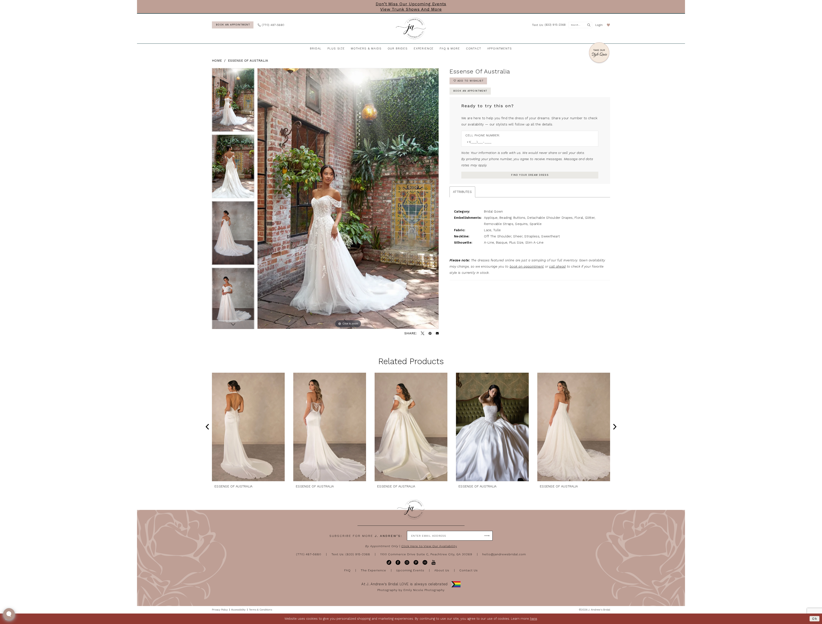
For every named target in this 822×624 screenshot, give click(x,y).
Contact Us (468, 570)
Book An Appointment (470, 90)
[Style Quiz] (599, 53)
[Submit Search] (589, 25)
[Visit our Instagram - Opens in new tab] (407, 562)
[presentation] (248, 427)
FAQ (347, 570)
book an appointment (527, 266)
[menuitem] (233, 24)
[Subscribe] (487, 536)
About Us (441, 570)
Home (217, 61)
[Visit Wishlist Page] (608, 25)
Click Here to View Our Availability (429, 546)
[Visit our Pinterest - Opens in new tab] (416, 562)
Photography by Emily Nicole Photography (411, 590)
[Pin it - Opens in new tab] (430, 333)
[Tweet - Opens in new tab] (422, 333)
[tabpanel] (233, 101)
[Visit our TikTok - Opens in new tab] (389, 562)
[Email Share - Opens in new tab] (437, 333)
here (533, 619)
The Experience (373, 570)
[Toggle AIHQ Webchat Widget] (9, 614)
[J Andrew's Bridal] (411, 28)
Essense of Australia (248, 61)
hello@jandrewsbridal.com (504, 554)
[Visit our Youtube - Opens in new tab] (434, 562)
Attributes (462, 192)
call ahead (557, 266)
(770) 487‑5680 (308, 554)
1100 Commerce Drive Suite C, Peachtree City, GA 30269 (426, 554)
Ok (814, 619)
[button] (599, 25)
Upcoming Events (410, 570)
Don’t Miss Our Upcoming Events (411, 3)
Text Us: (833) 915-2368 (350, 554)
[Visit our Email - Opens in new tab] (425, 562)
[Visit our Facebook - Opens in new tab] (398, 562)
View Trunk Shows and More (411, 9)
